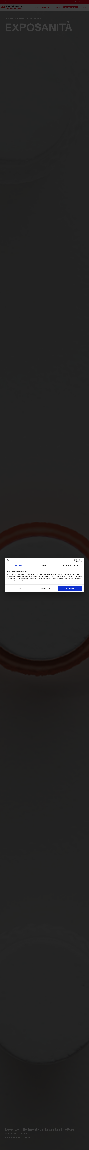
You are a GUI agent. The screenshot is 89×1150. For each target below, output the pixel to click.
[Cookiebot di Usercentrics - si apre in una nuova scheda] (74, 560)
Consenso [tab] (18, 565)
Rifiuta (19, 588)
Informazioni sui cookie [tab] (70, 565)
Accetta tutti (70, 588)
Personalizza (43, 588)
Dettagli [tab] (44, 565)
